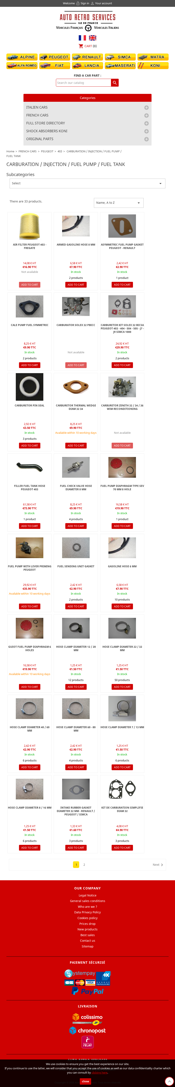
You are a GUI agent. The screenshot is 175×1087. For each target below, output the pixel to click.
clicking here (99, 1072)
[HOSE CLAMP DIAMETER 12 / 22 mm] (76, 628)
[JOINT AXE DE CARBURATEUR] (29, 387)
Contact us (87, 941)
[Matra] (153, 57)
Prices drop (87, 924)
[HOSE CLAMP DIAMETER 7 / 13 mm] (122, 708)
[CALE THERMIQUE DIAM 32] (76, 387)
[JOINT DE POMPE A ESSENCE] (122, 226)
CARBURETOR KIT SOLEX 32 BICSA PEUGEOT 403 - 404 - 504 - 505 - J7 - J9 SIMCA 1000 (122, 328)
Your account (101, 3)
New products (87, 929)
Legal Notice (87, 895)
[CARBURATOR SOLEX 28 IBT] (122, 387)
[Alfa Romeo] (22, 65)
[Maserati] (120, 65)
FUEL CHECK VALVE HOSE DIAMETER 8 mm (76, 487)
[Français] (82, 37)
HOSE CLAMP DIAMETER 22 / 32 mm (122, 648)
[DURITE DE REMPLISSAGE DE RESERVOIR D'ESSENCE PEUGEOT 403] (29, 467)
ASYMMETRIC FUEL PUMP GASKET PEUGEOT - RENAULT (122, 246)
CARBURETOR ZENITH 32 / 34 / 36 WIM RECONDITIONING (122, 407)
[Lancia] (87, 65)
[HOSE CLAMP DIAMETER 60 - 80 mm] (76, 708)
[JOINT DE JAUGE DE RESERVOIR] (76, 548)
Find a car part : (87, 75)
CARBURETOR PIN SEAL (29, 405)
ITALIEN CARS (37, 107)
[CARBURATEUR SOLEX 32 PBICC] (76, 306)
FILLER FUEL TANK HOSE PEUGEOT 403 (29, 487)
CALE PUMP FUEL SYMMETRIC (29, 325)
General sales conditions (87, 901)
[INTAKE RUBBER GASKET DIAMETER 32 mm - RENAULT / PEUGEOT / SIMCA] (76, 789)
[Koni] (153, 65)
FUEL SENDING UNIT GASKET (75, 566)
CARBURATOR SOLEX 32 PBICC (76, 325)
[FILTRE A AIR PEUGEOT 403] (29, 226)
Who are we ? (87, 907)
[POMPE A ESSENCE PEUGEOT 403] (76, 226)
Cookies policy (87, 918)
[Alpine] (22, 57)
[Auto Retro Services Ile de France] (87, 21)
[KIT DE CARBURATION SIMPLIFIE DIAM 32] (122, 789)
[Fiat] (54, 65)
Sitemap (87, 946)
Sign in (83, 3)
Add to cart (29, 285)
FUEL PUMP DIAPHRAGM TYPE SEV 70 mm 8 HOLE (122, 487)
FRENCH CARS (37, 115)
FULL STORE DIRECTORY (45, 123)
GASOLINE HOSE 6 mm (122, 566)
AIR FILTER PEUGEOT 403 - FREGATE (29, 246)
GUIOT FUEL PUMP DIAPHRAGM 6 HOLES (29, 648)
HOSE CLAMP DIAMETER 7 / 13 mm (122, 727)
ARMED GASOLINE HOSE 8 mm (76, 244)
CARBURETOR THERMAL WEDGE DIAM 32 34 (76, 407)
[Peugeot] (54, 57)
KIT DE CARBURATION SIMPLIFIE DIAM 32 (122, 809)
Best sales (87, 935)
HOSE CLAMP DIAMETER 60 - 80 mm (76, 728)
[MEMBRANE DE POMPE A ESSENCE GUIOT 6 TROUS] (122, 467)
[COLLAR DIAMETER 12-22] (29, 708)
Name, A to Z (118, 202)
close (85, 1081)
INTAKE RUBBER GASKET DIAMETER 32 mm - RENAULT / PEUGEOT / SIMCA (76, 811)
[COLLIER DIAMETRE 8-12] (29, 789)
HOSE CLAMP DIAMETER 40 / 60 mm (30, 728)
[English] (91, 37)
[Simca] (120, 57)
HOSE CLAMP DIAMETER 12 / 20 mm (76, 648)
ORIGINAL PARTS (39, 139)
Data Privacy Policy (87, 912)
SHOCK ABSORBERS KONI (46, 131)
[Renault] (87, 57)
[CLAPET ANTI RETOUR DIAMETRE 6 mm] (76, 467)
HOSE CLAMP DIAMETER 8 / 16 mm (29, 807)
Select (87, 183)
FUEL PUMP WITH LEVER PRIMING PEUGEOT (29, 568)
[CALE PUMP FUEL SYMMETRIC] (29, 306)
